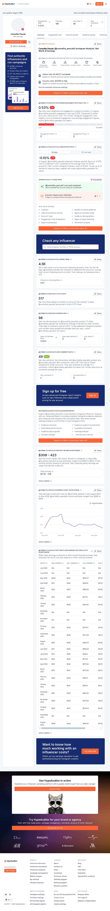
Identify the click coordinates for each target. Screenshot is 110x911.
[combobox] (73, 247)
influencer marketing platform (40, 784)
